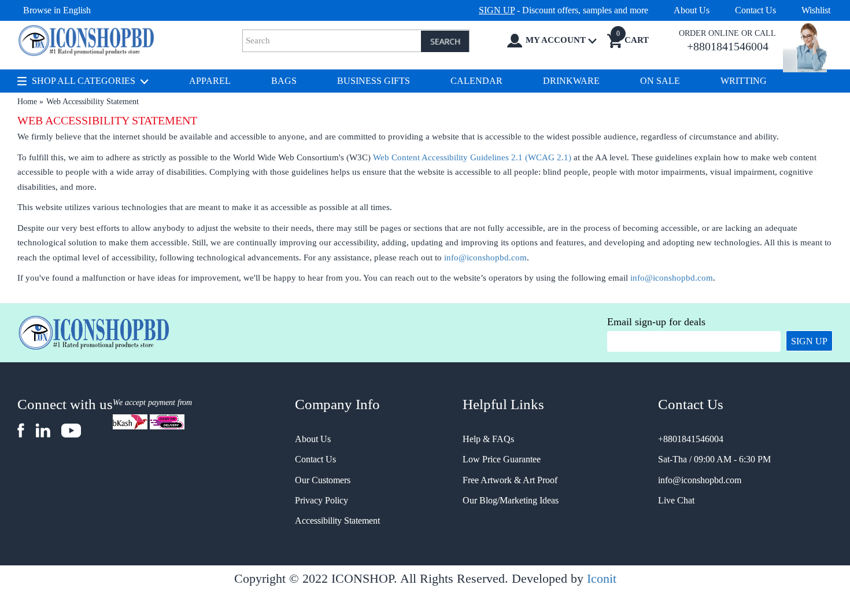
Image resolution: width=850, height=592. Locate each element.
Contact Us (755, 10)
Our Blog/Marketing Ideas (511, 500)
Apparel (210, 81)
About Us (691, 10)
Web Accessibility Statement (92, 101)
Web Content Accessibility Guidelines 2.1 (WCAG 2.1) (472, 157)
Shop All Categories (83, 81)
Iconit (601, 578)
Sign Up (809, 341)
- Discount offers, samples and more (563, 10)
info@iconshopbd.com (485, 257)
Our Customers (322, 480)
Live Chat (676, 500)
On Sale (660, 81)
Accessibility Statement (337, 520)
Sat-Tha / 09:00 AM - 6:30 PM (714, 459)
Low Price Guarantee (502, 459)
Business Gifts (373, 81)
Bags (284, 81)
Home (27, 101)
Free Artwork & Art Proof (510, 480)
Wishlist (815, 10)
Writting (743, 81)
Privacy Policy (321, 500)
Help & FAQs (488, 439)
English (77, 10)
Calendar (476, 81)
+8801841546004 (690, 439)
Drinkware (571, 81)
